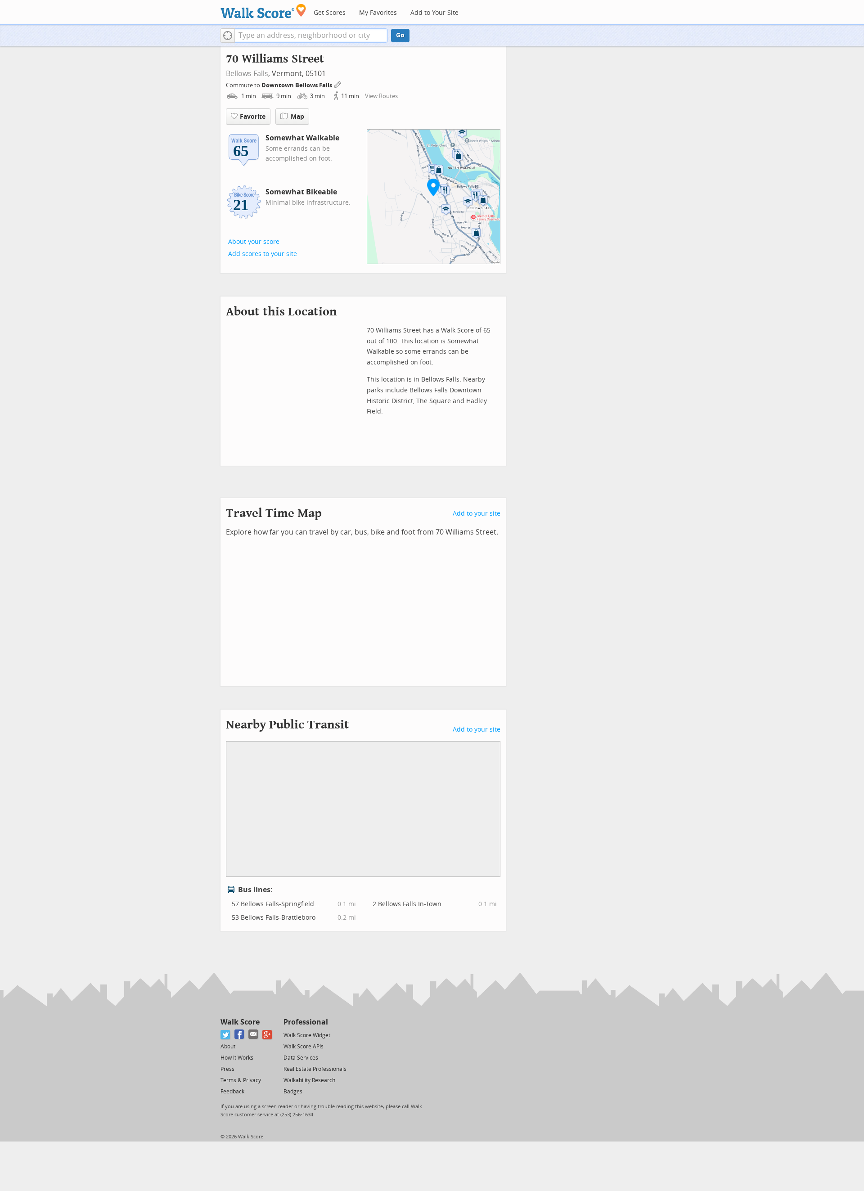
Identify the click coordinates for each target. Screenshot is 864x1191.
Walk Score (240, 1022)
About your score (253, 242)
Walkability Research (309, 1080)
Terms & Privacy (240, 1080)
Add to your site (476, 513)
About (227, 1046)
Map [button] (297, 117)
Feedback (232, 1091)
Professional (306, 1022)
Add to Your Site (434, 13)
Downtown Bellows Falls (297, 85)
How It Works (236, 1058)
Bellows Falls (247, 73)
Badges (293, 1091)
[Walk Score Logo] (263, 11)
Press (227, 1069)
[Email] (253, 1034)
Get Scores (330, 13)
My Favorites (378, 13)
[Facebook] (239, 1034)
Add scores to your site (262, 254)
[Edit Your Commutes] (337, 84)
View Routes (381, 96)
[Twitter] (225, 1034)
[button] (227, 35)
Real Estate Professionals (315, 1069)
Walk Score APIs (304, 1046)
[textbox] (311, 35)
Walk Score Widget (307, 1035)
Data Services (301, 1058)
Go (400, 35)
